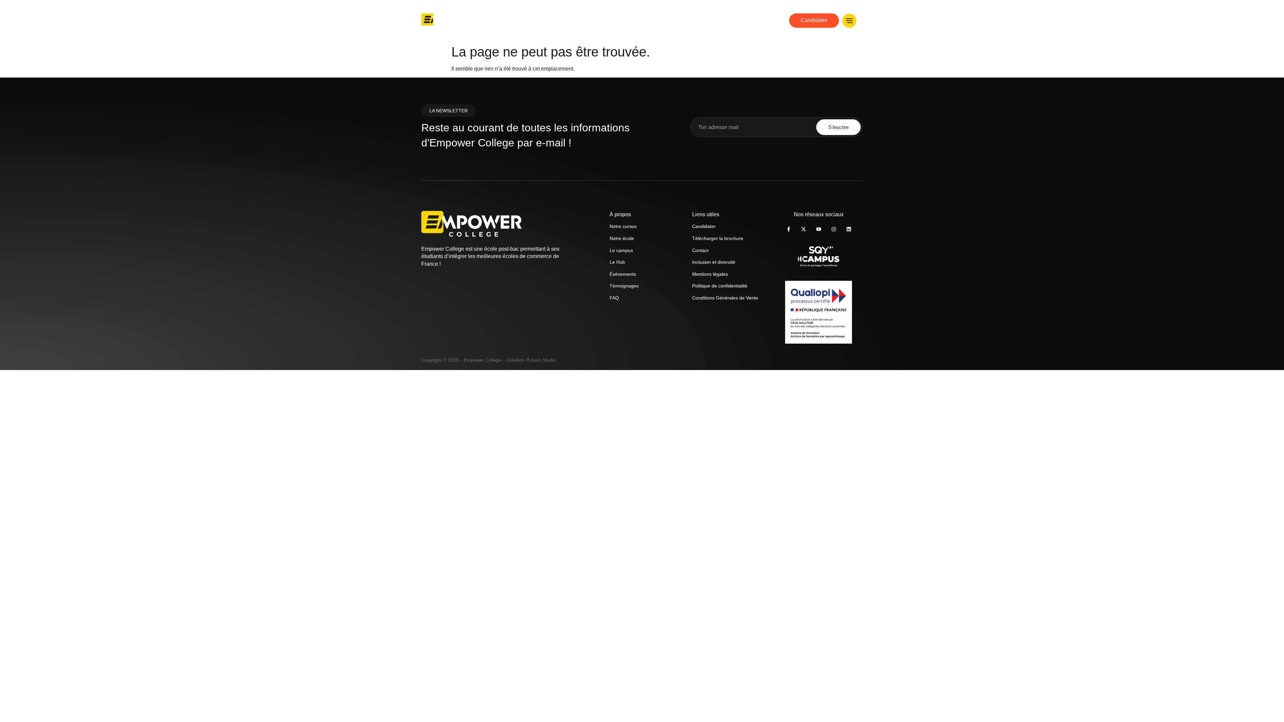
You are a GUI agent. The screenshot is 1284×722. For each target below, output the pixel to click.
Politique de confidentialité (719, 285)
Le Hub (760, 20)
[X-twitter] (804, 229)
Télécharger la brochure (717, 238)
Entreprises (728, 20)
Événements (623, 274)
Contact (700, 250)
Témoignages (624, 285)
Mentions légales (710, 274)
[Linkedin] (849, 229)
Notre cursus (654, 20)
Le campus (621, 250)
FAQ (614, 297)
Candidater (704, 226)
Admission (692, 20)
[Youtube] (819, 229)
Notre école (615, 20)
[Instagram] (834, 229)
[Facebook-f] (788, 229)
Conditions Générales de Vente (725, 297)
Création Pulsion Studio (531, 360)
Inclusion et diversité (713, 262)
